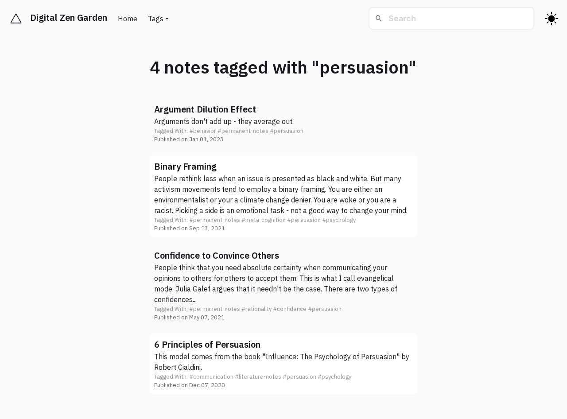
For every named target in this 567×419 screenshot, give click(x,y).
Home (127, 18)
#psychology (339, 220)
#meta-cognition (263, 220)
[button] (283, 123)
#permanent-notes (242, 131)
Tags (155, 18)
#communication (211, 376)
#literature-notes (258, 376)
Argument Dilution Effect (205, 109)
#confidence (290, 309)
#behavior (202, 131)
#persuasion (286, 131)
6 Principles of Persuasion (207, 344)
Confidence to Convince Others (216, 255)
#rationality (256, 309)
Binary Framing (185, 166)
